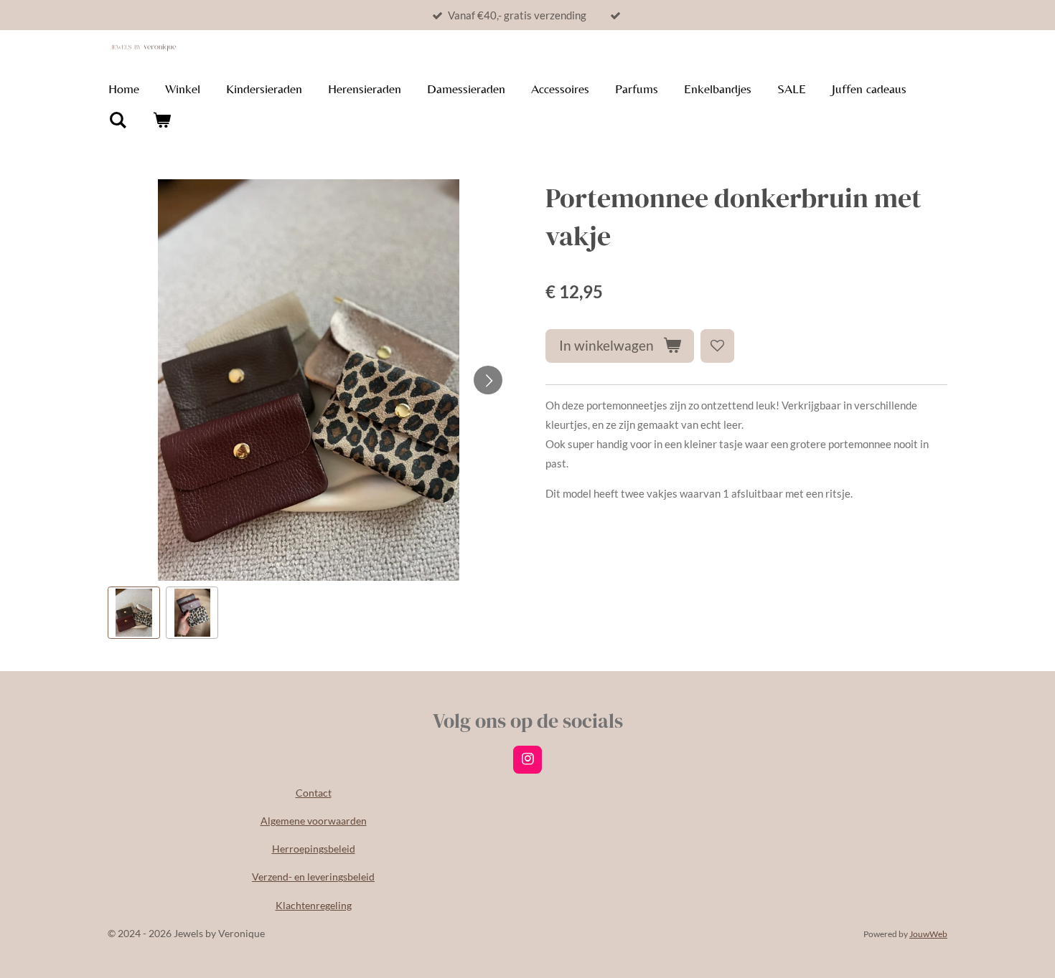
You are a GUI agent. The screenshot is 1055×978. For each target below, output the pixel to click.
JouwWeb (928, 934)
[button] (134, 613)
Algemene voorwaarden (314, 821)
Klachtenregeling (314, 905)
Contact (314, 793)
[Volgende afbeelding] (488, 380)
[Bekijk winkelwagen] (161, 120)
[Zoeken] (117, 120)
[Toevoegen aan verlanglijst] (717, 346)
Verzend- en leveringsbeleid (313, 876)
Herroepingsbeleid (313, 848)
